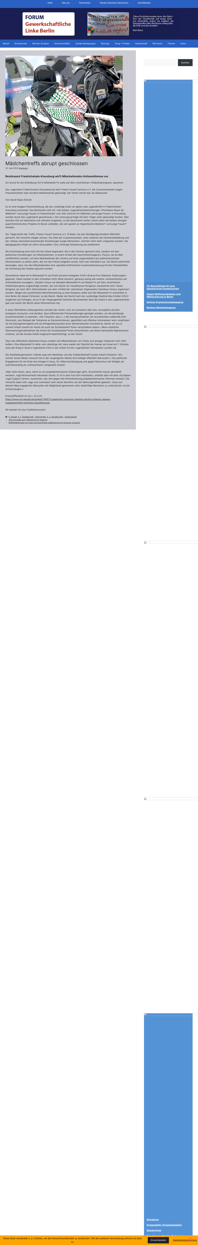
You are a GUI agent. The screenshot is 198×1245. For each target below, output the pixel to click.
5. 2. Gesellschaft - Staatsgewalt (62, 417)
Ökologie (105, 43)
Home (50, 2)
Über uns (66, 2)
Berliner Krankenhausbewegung (165, 302)
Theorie (171, 43)
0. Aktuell (12, 417)
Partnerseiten (85, 2)
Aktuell (6, 43)
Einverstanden (158, 1240)
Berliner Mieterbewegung (161, 307)
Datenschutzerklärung (185, 1240)
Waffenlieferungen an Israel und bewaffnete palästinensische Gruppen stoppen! (44, 422)
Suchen (148, 57)
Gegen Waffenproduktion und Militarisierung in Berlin (164, 295)
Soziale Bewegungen (85, 43)
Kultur (183, 43)
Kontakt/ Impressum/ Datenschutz (114, 2)
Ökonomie (157, 43)
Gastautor (23, 168)
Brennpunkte (21, 43)
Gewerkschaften (62, 43)
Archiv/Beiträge (144, 2)
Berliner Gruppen (40, 43)
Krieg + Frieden (122, 43)
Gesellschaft (141, 43)
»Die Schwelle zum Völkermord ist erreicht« (28, 420)
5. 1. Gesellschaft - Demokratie (32, 417)
